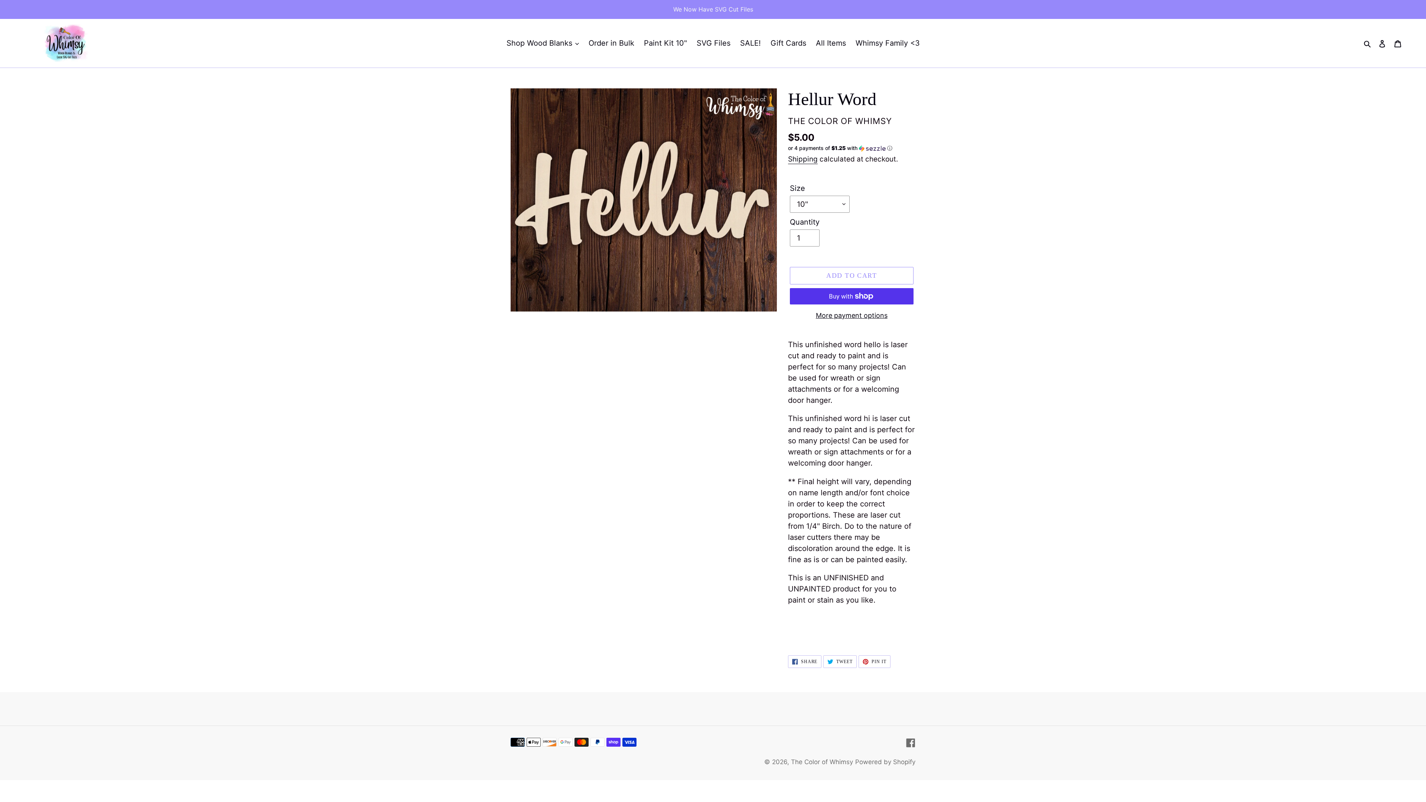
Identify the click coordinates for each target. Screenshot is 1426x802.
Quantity (805, 222)
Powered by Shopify (885, 762)
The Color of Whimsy (822, 762)
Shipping (803, 159)
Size (797, 188)
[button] (840, 148)
